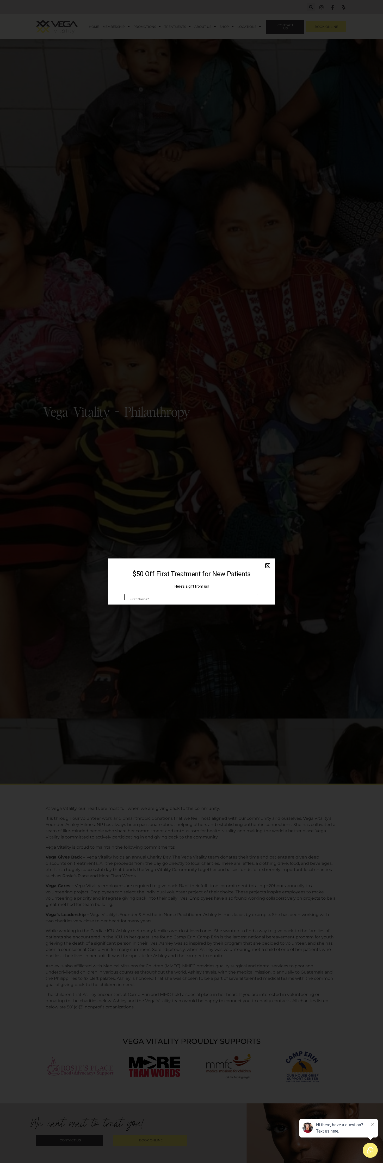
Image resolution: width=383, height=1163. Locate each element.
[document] (191, 581)
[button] (268, 566)
